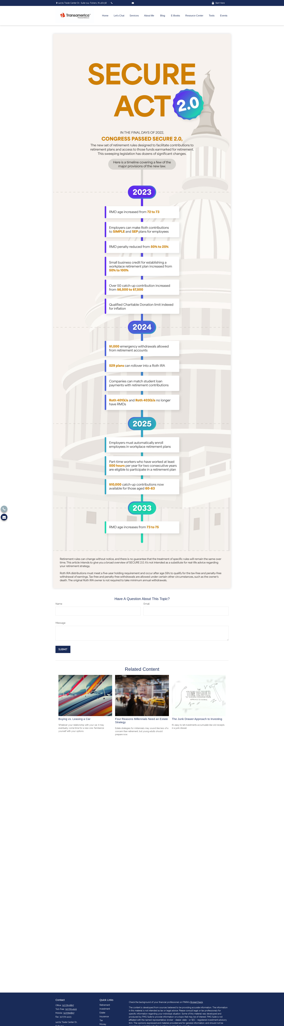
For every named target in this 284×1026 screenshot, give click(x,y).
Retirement (105, 1005)
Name (58, 603)
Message (60, 622)
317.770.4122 (71, 1009)
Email (146, 603)
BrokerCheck (196, 1002)
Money (103, 1024)
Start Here (220, 3)
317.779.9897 (68, 1005)
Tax (101, 1020)
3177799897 (68, 1013)
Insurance (104, 1016)
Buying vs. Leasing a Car (74, 719)
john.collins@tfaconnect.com (149, 3)
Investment (105, 1009)
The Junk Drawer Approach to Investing (197, 719)
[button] (105, 15)
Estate (102, 1012)
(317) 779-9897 (121, 3)
